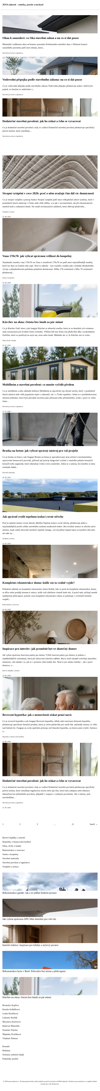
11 (73, 824)
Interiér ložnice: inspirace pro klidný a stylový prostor (30, 945)
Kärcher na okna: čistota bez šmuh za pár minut (32, 322)
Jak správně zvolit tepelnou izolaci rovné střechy (32, 516)
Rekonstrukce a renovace (10, 605)
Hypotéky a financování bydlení (13, 737)
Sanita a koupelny (8, 278)
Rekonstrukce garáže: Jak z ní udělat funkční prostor (29, 892)
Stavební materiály (8, 472)
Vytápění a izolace (8, 212)
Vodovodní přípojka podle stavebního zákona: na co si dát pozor (42, 79)
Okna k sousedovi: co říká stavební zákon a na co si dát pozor (40, 38)
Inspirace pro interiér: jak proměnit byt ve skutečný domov (39, 648)
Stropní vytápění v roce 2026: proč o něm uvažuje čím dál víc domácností (48, 193)
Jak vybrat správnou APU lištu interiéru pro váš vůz (29, 919)
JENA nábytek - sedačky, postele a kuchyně (22, 4)
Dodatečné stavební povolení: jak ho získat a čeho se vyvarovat (41, 121)
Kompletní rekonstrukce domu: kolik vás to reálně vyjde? (38, 582)
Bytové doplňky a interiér (11, 671)
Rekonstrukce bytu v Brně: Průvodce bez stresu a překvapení (33, 971)
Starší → (94, 824)
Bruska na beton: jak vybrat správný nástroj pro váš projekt (40, 450)
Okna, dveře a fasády (9, 340)
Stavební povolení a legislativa (12, 53)
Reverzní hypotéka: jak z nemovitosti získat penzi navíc (37, 714)
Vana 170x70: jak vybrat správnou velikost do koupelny (37, 256)
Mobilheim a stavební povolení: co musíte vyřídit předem (38, 384)
